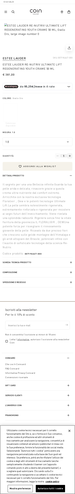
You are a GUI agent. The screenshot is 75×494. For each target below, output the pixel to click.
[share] (69, 47)
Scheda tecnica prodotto (17, 262)
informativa (23, 339)
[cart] (69, 11)
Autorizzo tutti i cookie (50, 488)
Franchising (11, 415)
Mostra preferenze (20, 488)
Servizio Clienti (13, 395)
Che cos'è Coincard (15, 364)
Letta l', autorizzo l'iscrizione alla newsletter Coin (40, 341)
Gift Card (10, 385)
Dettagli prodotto (13, 175)
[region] (37, 459)
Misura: (9, 132)
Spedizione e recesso (14, 282)
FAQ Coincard (12, 368)
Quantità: (8, 155)
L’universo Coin (13, 405)
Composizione (10, 272)
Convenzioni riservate (16, 377)
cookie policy (52, 481)
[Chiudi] (69, 431)
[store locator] (62, 11)
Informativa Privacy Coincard (20, 373)
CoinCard (10, 358)
